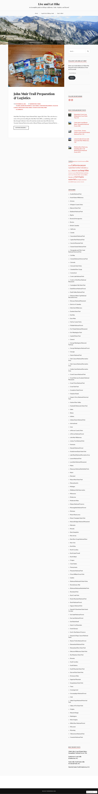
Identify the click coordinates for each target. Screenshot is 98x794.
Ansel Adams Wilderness (24, 105)
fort (71, 170)
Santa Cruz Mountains (76, 625)
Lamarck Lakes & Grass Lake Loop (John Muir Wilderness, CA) (81, 140)
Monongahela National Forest (78, 507)
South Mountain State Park (77, 669)
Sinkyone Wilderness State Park (78, 651)
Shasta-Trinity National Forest (78, 641)
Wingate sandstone (77, 181)
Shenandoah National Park (77, 644)
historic (74, 171)
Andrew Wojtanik (35, 103)
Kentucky (72, 444)
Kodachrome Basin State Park (78, 451)
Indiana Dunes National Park (77, 420)
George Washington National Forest (80, 348)
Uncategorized (74, 690)
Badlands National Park (76, 211)
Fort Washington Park (76, 332)
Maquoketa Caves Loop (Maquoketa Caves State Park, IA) (80, 116)
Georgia (72, 351)
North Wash (73, 556)
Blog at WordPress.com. (49, 791)
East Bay (72, 315)
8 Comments (19, 109)
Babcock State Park (75, 208)
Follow (72, 78)
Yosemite (82, 181)
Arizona (72, 201)
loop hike (84, 170)
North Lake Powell (75, 553)
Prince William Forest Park (77, 574)
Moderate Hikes (74, 500)
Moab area (73, 497)
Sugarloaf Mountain (75, 679)
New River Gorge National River (78, 539)
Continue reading (20, 128)
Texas (71, 686)
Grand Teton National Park (77, 383)
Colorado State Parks (76, 266)
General (72, 339)
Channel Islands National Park (78, 246)
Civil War (78, 168)
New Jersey (73, 535)
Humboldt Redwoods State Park (79, 406)
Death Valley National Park (77, 292)
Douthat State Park (75, 311)
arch (80, 161)
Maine (71, 465)
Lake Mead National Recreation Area (80, 455)
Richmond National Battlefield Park (79, 588)
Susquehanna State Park (76, 683)
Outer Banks (73, 564)
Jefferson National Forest (77, 434)
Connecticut (73, 273)
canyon (83, 165)
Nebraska (72, 525)
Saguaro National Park (76, 606)
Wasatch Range (74, 712)
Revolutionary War (75, 585)
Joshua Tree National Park (77, 441)
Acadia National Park (75, 194)
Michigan (72, 486)
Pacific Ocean (71, 174)
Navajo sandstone (84, 173)
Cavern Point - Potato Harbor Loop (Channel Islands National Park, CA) (82, 132)
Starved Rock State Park (76, 672)
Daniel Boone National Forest (78, 288)
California (35, 105)
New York (72, 542)
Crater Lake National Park (77, 276)
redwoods (82, 174)
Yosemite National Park (40, 107)
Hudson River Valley (75, 402)
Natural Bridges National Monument (80, 521)
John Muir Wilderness (45, 105)
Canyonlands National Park (77, 236)
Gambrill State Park (75, 336)
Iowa (71, 427)
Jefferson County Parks (76, 430)
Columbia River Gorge (76, 269)
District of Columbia (75, 304)
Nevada (72, 528)
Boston (72, 222)
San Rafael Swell (74, 621)
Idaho (71, 409)
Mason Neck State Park (76, 479)
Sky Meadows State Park (77, 655)
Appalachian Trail (76, 161)
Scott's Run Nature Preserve (77, 632)
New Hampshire (74, 532)
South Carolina (74, 662)
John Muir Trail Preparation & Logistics (34, 96)
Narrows (78, 173)
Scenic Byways (74, 628)
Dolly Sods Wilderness (76, 308)
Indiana (72, 416)
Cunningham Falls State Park (77, 285)
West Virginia (78, 179)
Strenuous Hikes (74, 676)
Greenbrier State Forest (76, 390)
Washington (73, 716)
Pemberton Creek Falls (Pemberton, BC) (74, 757)
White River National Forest (77, 723)
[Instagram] (69, 100)
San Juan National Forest (76, 618)
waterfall (72, 179)
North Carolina (74, 549)
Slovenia (72, 658)
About (36, 13)
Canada (72, 232)
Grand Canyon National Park (78, 374)
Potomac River (77, 174)
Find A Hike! (60, 13)
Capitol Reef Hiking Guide (47, 13)
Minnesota (73, 493)
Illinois (72, 413)
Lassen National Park (75, 458)
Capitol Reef (71, 168)
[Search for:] (79, 51)
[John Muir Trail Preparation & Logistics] (36, 86)
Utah (76, 177)
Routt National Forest (76, 602)
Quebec (72, 578)
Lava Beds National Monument (78, 462)
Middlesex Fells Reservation (77, 490)
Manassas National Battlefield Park (79, 469)
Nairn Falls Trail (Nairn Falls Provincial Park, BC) (76, 762)
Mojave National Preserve (77, 504)
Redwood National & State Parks (79, 581)
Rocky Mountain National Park (78, 599)
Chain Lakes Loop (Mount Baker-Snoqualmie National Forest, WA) (81, 124)
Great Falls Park (74, 386)
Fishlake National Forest (76, 325)
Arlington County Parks (76, 204)
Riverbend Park (74, 592)
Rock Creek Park (74, 595)
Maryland (70, 173)
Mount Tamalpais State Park (77, 518)
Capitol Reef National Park (77, 239)
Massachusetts (74, 483)
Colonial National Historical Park (79, 259)
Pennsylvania (73, 567)
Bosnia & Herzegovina (76, 218)
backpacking (84, 161)
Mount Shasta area (75, 514)
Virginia (81, 177)
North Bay (73, 546)
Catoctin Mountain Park (76, 243)
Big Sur (72, 215)
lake (79, 170)
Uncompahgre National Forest (78, 693)
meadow (74, 173)
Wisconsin (73, 726)
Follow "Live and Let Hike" (77, 61)
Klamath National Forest (76, 448)
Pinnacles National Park (76, 570)
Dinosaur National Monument (78, 301)
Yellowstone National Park (77, 734)
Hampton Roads (74, 393)
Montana (72, 511)
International (73, 423)
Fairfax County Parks (76, 322)
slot (73, 177)
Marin (71, 472)
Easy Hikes (73, 318)
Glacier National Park (76, 355)
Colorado (83, 168)
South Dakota (73, 665)
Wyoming (72, 730)
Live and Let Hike (49, 4)
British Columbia (74, 225)
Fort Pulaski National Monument (78, 329)
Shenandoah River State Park (78, 648)
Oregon (72, 560)
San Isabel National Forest (77, 614)
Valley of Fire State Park (76, 705)
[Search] (88, 51)
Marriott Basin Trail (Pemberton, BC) (78, 767)
